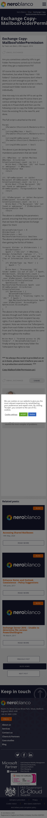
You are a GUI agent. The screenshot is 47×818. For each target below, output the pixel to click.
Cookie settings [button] (11, 414)
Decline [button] (32, 414)
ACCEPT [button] (23, 414)
